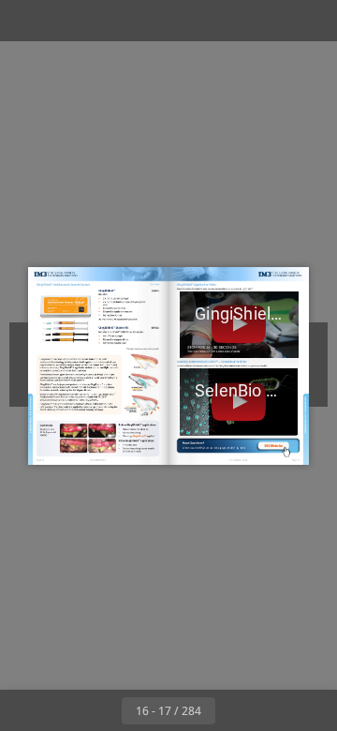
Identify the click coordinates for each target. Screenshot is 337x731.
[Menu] (26, 20)
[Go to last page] (277, 710)
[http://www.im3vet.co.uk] (239, 459)
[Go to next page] (235, 710)
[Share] (269, 20)
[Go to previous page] (101, 710)
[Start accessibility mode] (108, 20)
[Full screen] (310, 20)
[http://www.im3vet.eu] (99, 459)
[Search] (67, 20)
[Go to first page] (60, 710)
